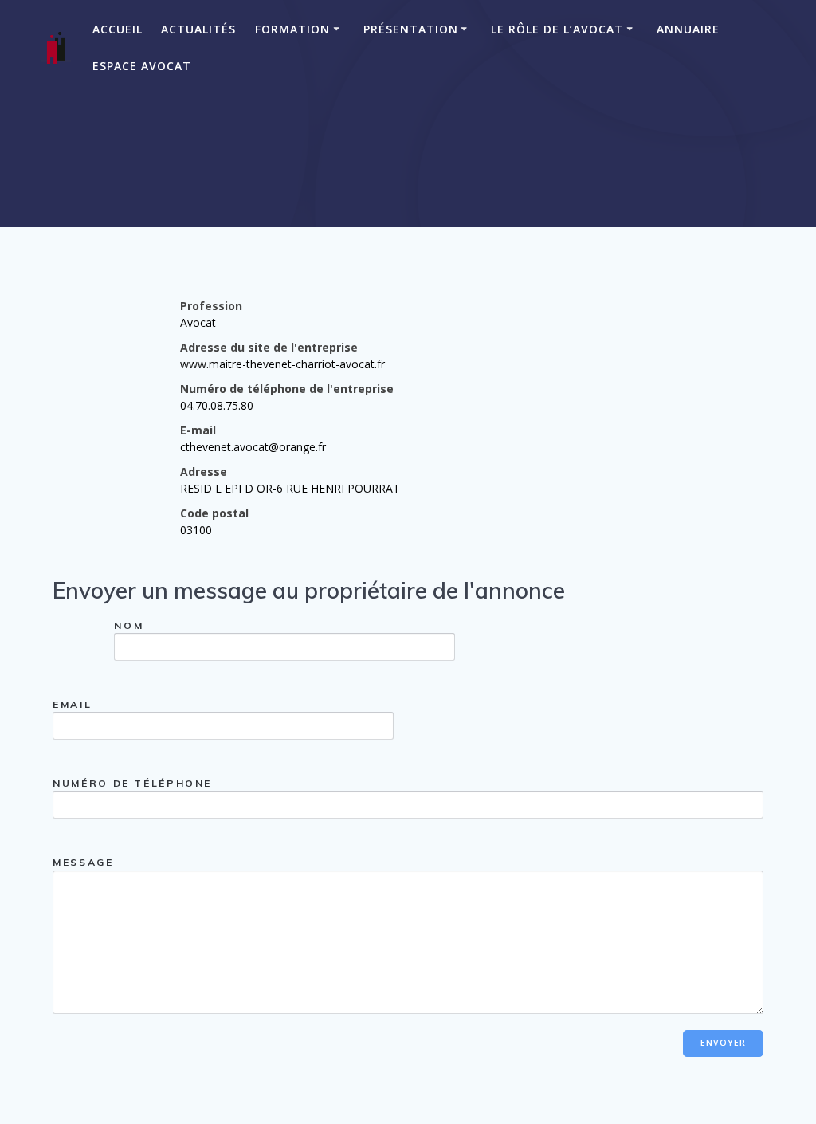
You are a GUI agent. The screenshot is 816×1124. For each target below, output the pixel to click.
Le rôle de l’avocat (557, 29)
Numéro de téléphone (132, 783)
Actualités (198, 29)
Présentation (410, 29)
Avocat (198, 322)
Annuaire (688, 29)
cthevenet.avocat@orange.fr (253, 446)
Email (72, 704)
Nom (128, 625)
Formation (292, 29)
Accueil (117, 29)
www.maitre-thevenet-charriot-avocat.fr (282, 363)
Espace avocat (141, 65)
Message (83, 862)
